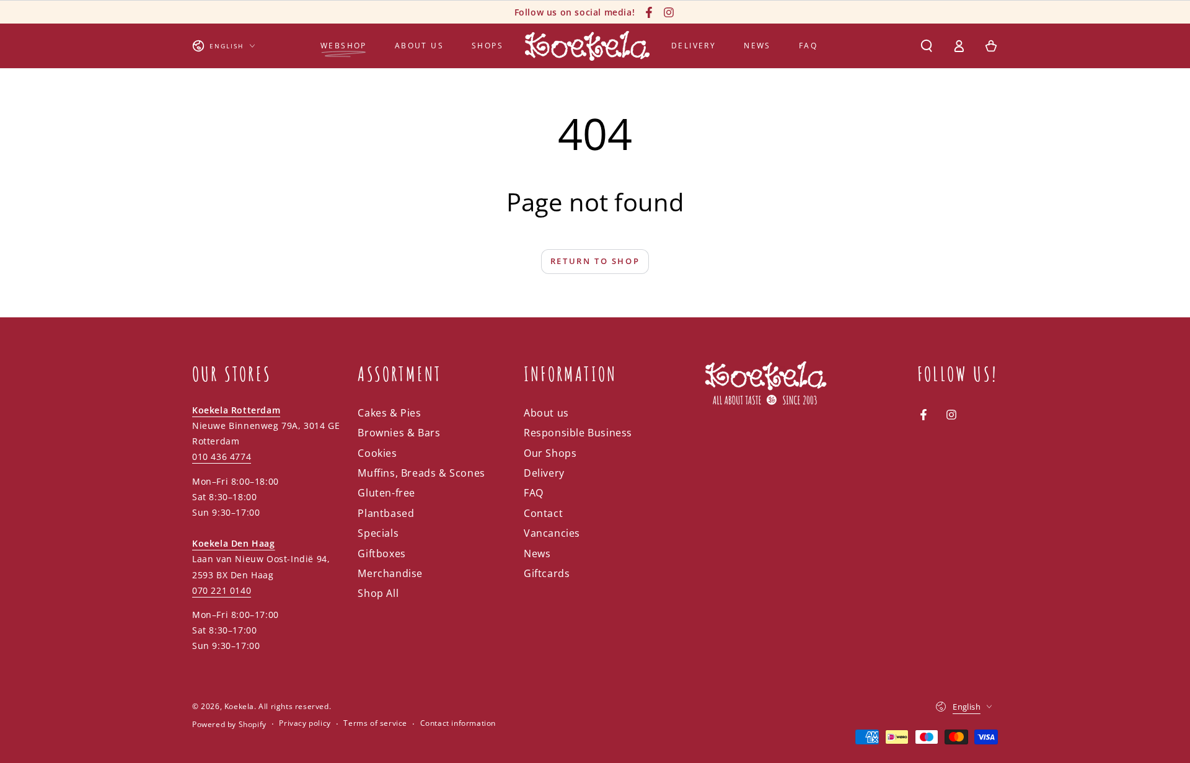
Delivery (544, 473)
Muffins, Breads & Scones (421, 473)
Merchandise (390, 573)
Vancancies (552, 533)
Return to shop (595, 261)
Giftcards (547, 573)
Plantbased (386, 513)
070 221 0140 (221, 590)
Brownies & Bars (399, 432)
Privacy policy (304, 723)
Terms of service (375, 723)
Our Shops (550, 453)
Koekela (239, 706)
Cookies (377, 453)
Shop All (378, 593)
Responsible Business (578, 432)
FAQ (534, 493)
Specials (378, 533)
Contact (543, 513)
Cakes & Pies (389, 413)
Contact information (458, 723)
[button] (926, 46)
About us (546, 413)
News (537, 553)
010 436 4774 (221, 456)
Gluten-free (386, 493)
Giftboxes (381, 553)
